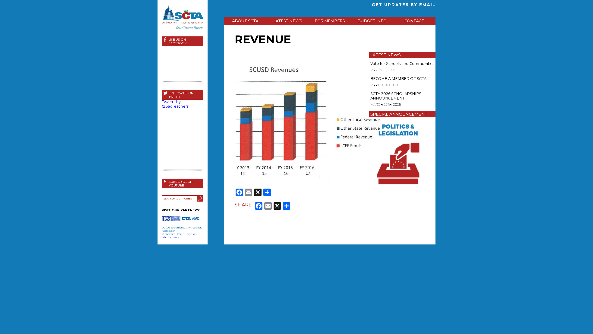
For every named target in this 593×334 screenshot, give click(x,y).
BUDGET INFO (372, 21)
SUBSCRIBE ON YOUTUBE (180, 183)
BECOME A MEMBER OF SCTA (398, 79)
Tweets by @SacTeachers (175, 104)
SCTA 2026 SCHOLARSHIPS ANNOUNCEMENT (395, 96)
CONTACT (414, 21)
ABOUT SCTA (245, 21)
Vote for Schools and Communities (402, 63)
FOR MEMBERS (330, 21)
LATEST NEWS (287, 21)
